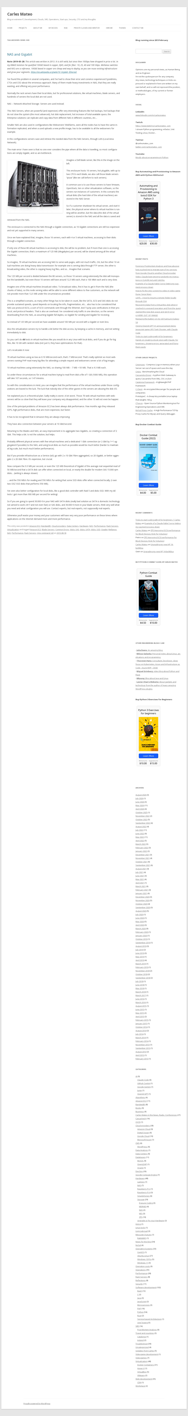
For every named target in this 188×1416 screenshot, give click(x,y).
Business (140, 1111)
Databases (140, 1157)
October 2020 (141, 904)
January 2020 (141, 935)
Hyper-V (141, 1368)
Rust (139, 1315)
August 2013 (141, 1051)
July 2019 (139, 949)
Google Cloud (143, 1136)
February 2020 (142, 932)
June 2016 (140, 999)
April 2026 (140, 809)
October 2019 (141, 939)
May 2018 (140, 988)
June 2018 (140, 985)
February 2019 (142, 967)
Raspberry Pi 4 (143, 1192)
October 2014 (141, 1027)
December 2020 (142, 897)
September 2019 (143, 942)
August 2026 (141, 795)
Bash (139, 1291)
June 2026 (140, 802)
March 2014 (141, 1037)
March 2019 (141, 963)
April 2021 (140, 882)
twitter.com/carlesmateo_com (149, 147)
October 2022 (141, 819)
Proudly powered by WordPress (37, 1403)
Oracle (140, 1167)
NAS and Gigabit (19, 54)
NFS (140, 1213)
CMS (138, 1143)
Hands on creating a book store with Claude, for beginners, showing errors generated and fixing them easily (157, 343)
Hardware (83, 526)
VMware (141, 1375)
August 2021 (141, 868)
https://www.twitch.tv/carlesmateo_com (153, 125)
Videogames (141, 1357)
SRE (137, 1326)
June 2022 (140, 833)
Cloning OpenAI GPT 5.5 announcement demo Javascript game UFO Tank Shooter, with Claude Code (157, 329)
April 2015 (140, 1016)
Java (139, 1298)
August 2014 (141, 1030)
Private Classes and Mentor (87, 28)
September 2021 (143, 865)
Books (138, 1108)
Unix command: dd (45, 533)
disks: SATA (85, 529)
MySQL (140, 1160)
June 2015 (140, 1009)
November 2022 (143, 816)
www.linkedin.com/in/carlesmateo (151, 115)
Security (139, 1284)
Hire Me (109, 28)
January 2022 (141, 851)
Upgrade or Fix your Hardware (150, 1220)
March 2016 (141, 1002)
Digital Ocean (143, 1132)
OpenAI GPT (142, 1094)
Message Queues (143, 1234)
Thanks (122, 28)
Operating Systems (144, 1248)
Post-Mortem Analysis (147, 1329)
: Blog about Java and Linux (152, 678)
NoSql (138, 1245)
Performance (100, 526)
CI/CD (138, 1122)
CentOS (140, 1252)
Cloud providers (59, 526)
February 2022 (142, 847)
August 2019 (141, 946)
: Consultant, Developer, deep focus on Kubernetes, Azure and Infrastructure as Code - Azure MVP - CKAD (158, 664)
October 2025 (141, 812)
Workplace (140, 1386)
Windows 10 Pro (144, 1259)
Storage (140, 1199)
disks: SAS (74, 529)
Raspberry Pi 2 (143, 1189)
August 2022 (141, 826)
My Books (53, 28)
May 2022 (140, 837)
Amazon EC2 (34, 526)
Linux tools (140, 1227)
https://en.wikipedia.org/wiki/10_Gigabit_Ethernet (54, 72)
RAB (65, 28)
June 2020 (140, 918)
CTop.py (139, 403)
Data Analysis (142, 1150)
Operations (141, 1270)
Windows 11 (142, 1262)
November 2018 (143, 970)
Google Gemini (144, 1087)
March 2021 (141, 886)
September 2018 (143, 977)
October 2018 (141, 974)
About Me (37, 28)
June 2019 (140, 953)
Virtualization (13, 529)
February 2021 (142, 890)
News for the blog (143, 1241)
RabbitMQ (141, 1238)
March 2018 (141, 992)
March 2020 (141, 928)
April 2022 (140, 840)
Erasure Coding (146, 1203)
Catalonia (141, 1336)
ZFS (140, 1217)
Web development (144, 1379)
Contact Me (137, 28)
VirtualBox (141, 1372)
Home (9, 28)
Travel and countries (145, 1333)
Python (140, 1312)
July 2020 (139, 914)
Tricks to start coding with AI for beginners (154, 336)
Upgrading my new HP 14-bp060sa (158, 551)
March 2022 (141, 844)
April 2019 (140, 960)
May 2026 (140, 805)
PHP (139, 1308)
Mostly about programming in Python (152, 157)
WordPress (142, 1146)
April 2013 (140, 1055)
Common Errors (62, 529)
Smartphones (143, 1196)
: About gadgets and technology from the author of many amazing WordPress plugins (156, 685)
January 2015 (141, 1023)
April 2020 (140, 925)
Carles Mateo (19, 14)
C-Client (139, 389)
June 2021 (140, 875)
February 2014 (142, 1041)
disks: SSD (95, 529)
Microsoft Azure (144, 1139)
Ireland (140, 1340)
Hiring (138, 1224)
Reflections (141, 1280)
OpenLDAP (142, 1164)
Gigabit (104, 529)
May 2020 (140, 921)
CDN (139, 1382)
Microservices (143, 1305)
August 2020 (141, 911)
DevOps (139, 1171)
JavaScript (141, 1301)
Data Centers (73, 526)
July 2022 (139, 830)
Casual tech (141, 1118)
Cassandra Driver (143, 375)
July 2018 (139, 981)
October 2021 (141, 861)
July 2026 (139, 798)
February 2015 (142, 1020)
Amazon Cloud (143, 1129)
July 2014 (139, 1034)
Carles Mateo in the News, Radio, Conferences (156, 1115)
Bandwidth (46, 526)
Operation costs (143, 1266)
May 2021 (140, 879)
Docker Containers (145, 1365)
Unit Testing (142, 1322)
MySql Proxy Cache (144, 410)
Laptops (141, 1182)
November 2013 (143, 1044)
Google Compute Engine (146, 1175)
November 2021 (143, 858)
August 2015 (141, 1006)
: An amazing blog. (150, 650)
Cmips (138, 371)
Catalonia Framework (145, 382)
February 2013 (142, 1058)
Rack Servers (112, 526)
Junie (139, 1090)
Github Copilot (143, 1083)
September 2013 (143, 1048)
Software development (146, 1287)
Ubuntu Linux (143, 1255)
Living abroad (142, 1231)
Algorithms (140, 1097)
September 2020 (143, 907)
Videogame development (147, 1354)
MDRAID (142, 1206)
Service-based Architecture (149, 1319)
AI (136, 1076)
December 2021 (142, 854)
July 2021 (139, 872)
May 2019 (140, 956)
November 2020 (143, 900)
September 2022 (143, 823)
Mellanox (112, 529)
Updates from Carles (145, 1350)
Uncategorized (142, 1347)
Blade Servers (48, 529)
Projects (23, 28)
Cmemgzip (140, 364)
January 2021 (141, 893)
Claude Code (143, 1080)
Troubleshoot (142, 1343)
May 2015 (140, 1013)
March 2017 (141, 995)
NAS (91, 526)
